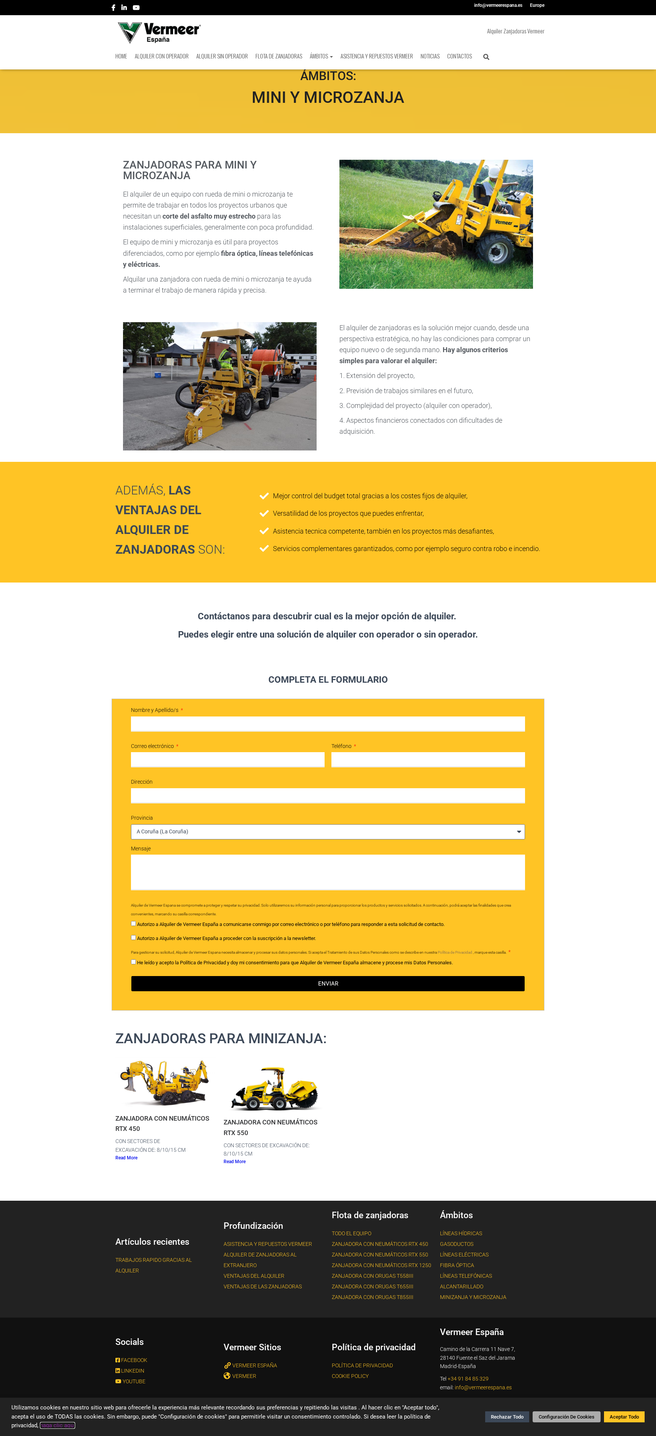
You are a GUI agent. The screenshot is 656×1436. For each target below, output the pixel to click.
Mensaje (141, 849)
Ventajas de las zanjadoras (263, 1286)
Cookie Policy (350, 1376)
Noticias (430, 56)
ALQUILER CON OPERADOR (162, 56)
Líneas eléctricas (464, 1255)
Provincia (142, 818)
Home (121, 56)
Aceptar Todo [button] (624, 1417)
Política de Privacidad (455, 952)
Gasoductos (456, 1244)
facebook (114, 8)
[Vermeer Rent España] (156, 32)
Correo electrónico (153, 746)
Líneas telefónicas (466, 1276)
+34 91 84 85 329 (468, 1379)
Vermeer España (254, 1365)
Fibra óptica (457, 1265)
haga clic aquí (57, 1425)
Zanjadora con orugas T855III (372, 1297)
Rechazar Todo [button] (507, 1417)
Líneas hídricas (461, 1233)
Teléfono (342, 746)
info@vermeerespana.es (498, 5)
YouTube (137, 8)
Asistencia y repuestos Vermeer (268, 1244)
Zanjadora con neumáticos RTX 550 (380, 1255)
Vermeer (244, 1376)
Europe (537, 5)
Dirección (142, 782)
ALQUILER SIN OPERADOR (222, 56)
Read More (126, 1157)
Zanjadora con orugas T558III (372, 1276)
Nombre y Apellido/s (155, 710)
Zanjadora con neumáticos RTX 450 (380, 1244)
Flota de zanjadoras (278, 56)
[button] (331, 56)
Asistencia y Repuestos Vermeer (377, 56)
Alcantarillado (461, 1286)
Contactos (459, 56)
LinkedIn (124, 8)
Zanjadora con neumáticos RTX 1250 (381, 1265)
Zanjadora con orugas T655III (372, 1286)
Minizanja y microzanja (473, 1297)
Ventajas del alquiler (254, 1276)
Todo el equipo (351, 1233)
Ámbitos (319, 56)
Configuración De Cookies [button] (566, 1417)
